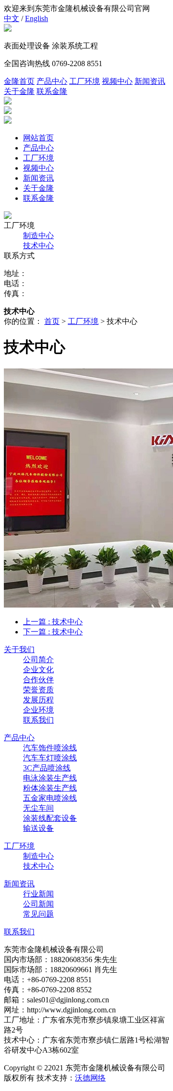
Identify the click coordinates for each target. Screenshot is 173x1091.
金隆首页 (19, 81)
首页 (52, 321)
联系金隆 (52, 91)
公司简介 (38, 659)
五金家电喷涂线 (50, 798)
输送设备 (38, 828)
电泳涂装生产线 (50, 778)
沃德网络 (90, 1078)
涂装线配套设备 (50, 818)
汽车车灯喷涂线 (50, 758)
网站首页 (38, 138)
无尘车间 (38, 808)
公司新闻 (38, 904)
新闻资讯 (150, 81)
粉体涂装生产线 (50, 788)
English (36, 18)
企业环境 (38, 710)
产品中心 (52, 81)
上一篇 (53, 622)
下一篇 (53, 632)
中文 (11, 18)
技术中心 (38, 245)
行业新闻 (38, 894)
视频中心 (117, 81)
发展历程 (38, 700)
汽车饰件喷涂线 (50, 748)
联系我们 (38, 720)
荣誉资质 (38, 690)
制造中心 (38, 235)
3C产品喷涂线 (47, 768)
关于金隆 (19, 91)
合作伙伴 (38, 680)
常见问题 (38, 914)
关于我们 (19, 649)
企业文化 (38, 670)
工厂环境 (84, 81)
